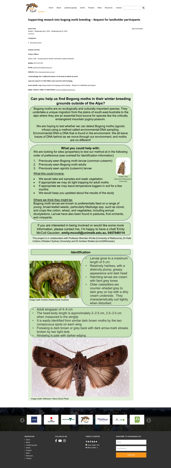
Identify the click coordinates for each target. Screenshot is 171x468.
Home (51, 8)
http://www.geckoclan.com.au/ (45, 72)
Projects (91, 8)
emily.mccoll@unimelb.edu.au (65, 90)
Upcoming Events (36, 42)
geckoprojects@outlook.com (42, 67)
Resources (109, 8)
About (59, 8)
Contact (119, 8)
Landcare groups (70, 8)
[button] (22, 420)
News (100, 8)
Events (82, 8)
